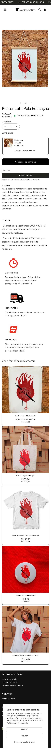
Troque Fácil (19, 351)
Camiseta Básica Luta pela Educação (25, 655)
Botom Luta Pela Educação (25, 595)
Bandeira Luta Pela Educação (25, 416)
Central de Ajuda (9, 679)
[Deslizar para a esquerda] (20, 103)
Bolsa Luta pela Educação (25, 476)
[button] (5, 9)
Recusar (24, 736)
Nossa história (8, 698)
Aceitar (24, 729)
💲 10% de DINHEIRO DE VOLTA (28, 116)
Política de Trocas (10, 682)
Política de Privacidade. (17, 723)
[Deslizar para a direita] (31, 103)
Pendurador (18, 140)
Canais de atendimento (12, 685)
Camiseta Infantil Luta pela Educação (25, 536)
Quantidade (6, 122)
